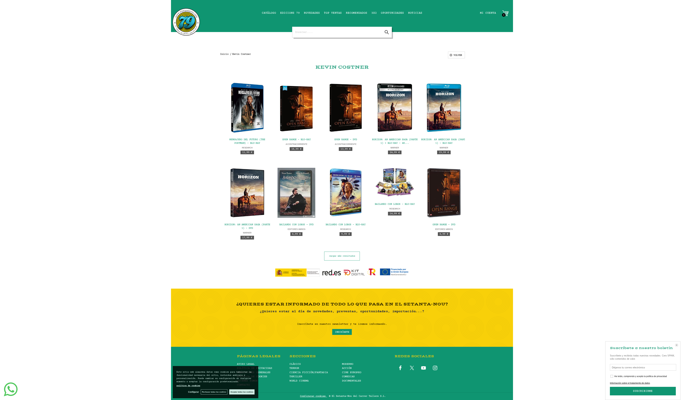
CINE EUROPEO (351, 372)
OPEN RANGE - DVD (443, 224)
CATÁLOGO (269, 13)
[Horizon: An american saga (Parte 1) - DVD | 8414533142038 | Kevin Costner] (247, 193)
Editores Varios (296, 229)
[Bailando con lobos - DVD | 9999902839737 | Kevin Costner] (296, 193)
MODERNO (347, 364)
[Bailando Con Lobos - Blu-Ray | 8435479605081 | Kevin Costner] (345, 193)
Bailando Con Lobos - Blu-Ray (346, 224)
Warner (394, 148)
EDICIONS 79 (290, 13)
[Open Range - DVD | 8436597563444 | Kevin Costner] (345, 108)
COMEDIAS (348, 376)
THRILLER (295, 376)
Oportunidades (392, 13)
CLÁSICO (295, 364)
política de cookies (188, 386)
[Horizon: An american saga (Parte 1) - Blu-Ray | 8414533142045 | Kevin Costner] (443, 108)
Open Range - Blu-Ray (296, 139)
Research (247, 148)
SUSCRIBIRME (643, 391)
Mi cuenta (488, 13)
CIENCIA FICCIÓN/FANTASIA (308, 372)
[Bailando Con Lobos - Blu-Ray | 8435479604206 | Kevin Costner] (394, 182)
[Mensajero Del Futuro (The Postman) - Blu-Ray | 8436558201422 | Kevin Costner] (247, 108)
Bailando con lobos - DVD (296, 224)
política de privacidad (656, 376)
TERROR (294, 368)
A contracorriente (296, 144)
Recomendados (356, 13)
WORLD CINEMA (299, 380)
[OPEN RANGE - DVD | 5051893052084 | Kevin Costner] (443, 193)
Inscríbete (342, 332)
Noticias (415, 13)
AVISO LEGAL (246, 364)
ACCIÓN (347, 368)
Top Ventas (333, 13)
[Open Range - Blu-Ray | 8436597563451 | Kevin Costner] (296, 108)
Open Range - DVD (345, 139)
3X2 (374, 13)
